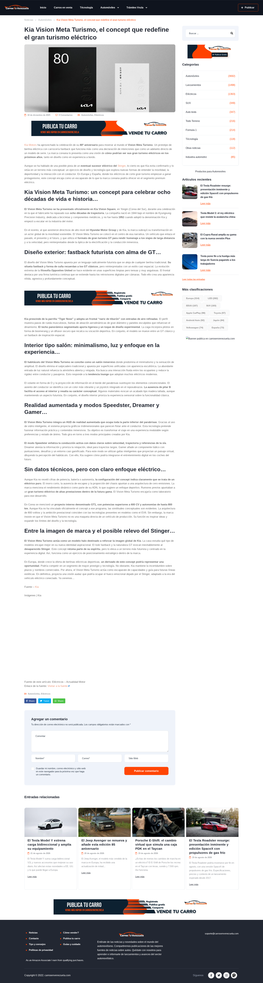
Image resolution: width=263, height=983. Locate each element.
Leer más (205, 203)
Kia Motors (30, 145)
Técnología (86, 7)
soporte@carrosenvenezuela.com (222, 933)
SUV (188, 103)
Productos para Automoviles (210, 171)
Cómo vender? (71, 932)
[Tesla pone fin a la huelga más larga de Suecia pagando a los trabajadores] (189, 261)
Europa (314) (192, 298)
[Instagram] (226, 975)
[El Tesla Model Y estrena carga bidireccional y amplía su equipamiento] (51, 822)
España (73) (218, 327)
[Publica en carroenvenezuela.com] (99, 128)
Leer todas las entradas (193, 279)
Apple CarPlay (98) (195, 313)
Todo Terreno (193, 121)
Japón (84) (218, 320)
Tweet (46, 701)
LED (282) (213, 298)
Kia (37, 586)
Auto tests (191, 112)
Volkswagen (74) (194, 327)
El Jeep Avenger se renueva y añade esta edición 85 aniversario (104, 844)
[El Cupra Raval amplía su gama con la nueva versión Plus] (189, 240)
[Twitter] (219, 975)
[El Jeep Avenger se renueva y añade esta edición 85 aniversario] (104, 822)
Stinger (122, 165)
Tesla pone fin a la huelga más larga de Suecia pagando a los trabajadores (217, 260)
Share (31, 701)
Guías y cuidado (71, 944)
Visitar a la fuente (58, 686)
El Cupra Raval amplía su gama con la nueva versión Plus (218, 236)
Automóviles (107, 7)
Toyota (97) (220, 313)
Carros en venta (63, 7)
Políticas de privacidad (41, 950)
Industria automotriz (196, 157)
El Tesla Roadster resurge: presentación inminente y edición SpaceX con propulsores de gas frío (219, 191)
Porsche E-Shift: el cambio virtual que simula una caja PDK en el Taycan (156, 844)
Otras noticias (193, 148)
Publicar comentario (146, 771)
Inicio (43, 7)
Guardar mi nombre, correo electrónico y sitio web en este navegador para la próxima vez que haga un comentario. (61, 771)
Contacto (34, 938)
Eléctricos (99, 115)
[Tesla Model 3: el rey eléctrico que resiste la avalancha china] (189, 218)
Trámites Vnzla (134, 7)
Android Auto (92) (195, 320)
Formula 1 (191, 130)
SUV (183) (211, 305)
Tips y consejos (37, 944)
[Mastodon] (234, 975)
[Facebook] (211, 975)
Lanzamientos (193, 85)
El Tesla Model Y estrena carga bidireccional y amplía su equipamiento (49, 844)
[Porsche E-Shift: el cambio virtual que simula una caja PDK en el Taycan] (158, 822)
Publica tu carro (71, 938)
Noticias (28, 20)
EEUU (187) (192, 305)
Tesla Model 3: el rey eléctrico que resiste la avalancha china (217, 215)
